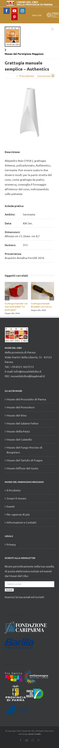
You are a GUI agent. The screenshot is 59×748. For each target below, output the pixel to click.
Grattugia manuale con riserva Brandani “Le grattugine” (16, 306)
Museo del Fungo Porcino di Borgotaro (24, 450)
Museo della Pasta (18, 431)
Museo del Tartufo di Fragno (25, 460)
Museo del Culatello (19, 439)
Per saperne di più (18, 514)
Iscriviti (9, 590)
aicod (31, 734)
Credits (38, 734)
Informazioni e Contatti (21, 522)
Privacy (11, 544)
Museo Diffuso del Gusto (22, 468)
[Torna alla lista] (52, 76)
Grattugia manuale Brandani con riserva (41, 305)
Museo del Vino (17, 415)
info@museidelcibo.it (28, 371)
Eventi (11, 506)
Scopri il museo (16, 498)
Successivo (44, 75)
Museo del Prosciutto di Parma (26, 399)
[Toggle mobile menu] (52, 29)
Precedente (26, 75)
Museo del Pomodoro (21, 407)
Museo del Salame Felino (23, 423)
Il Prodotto (14, 490)
